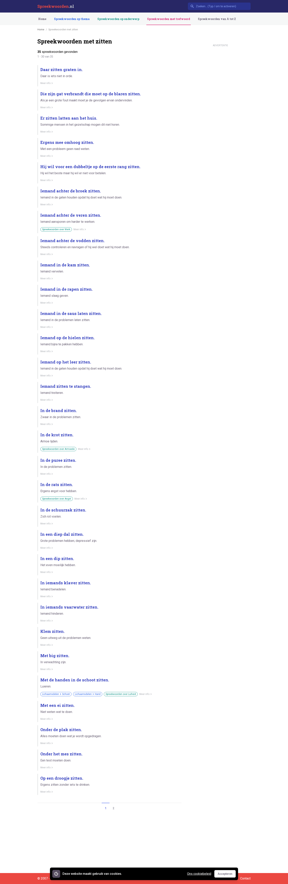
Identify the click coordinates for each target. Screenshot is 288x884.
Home (42, 19)
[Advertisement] (220, 107)
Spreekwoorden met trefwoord (168, 19)
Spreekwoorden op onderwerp (118, 19)
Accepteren (227, 874)
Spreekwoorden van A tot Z (217, 19)
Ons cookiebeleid (199, 874)
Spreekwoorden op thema (72, 19)
